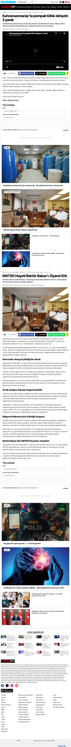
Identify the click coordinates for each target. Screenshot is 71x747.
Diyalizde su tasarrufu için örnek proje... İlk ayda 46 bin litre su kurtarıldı (33, 185)
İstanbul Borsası (40, 705)
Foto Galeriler (39, 700)
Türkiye (3, 719)
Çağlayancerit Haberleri (25, 702)
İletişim (56, 2)
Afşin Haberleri (23, 697)
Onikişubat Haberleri (24, 722)
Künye (52, 2)
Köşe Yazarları (39, 697)
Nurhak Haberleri (23, 712)
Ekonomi (3, 697)
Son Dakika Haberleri (59, 707)
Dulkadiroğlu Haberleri (25, 719)
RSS (19, 740)
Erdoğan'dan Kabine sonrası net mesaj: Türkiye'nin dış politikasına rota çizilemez (48, 612)
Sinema (3, 724)
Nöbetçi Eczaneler (41, 714)
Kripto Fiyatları (40, 712)
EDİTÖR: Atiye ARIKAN (25, 285)
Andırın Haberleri (23, 700)
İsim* (4, 108)
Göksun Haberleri (23, 709)
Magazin (3, 702)
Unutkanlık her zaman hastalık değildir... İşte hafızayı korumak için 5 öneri (48, 254)
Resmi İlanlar (39, 695)
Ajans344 (5, 12)
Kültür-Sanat (4, 729)
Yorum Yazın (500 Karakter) (11, 114)
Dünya (3, 700)
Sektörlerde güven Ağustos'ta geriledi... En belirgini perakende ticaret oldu (47, 594)
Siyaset (3, 707)
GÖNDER (65, 130)
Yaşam (3, 726)
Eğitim (3, 712)
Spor (2, 714)
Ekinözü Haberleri (23, 705)
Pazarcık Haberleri (24, 714)
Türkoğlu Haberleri (24, 717)
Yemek (3, 722)
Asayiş (11, 12)
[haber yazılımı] (62, 746)
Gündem (3, 695)
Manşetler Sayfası (41, 702)
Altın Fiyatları (39, 709)
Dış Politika (4, 731)
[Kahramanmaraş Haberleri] (35, 208)
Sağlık (2, 709)
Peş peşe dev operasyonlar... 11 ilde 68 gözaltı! (45, 236)
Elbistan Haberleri (23, 707)
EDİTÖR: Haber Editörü (23, 29)
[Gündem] (35, 164)
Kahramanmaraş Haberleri (17, 272)
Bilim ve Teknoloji (5, 705)
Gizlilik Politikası (57, 697)
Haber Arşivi (56, 702)
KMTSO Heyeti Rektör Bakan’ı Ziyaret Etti (20, 230)
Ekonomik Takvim (58, 705)
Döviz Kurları (39, 707)
